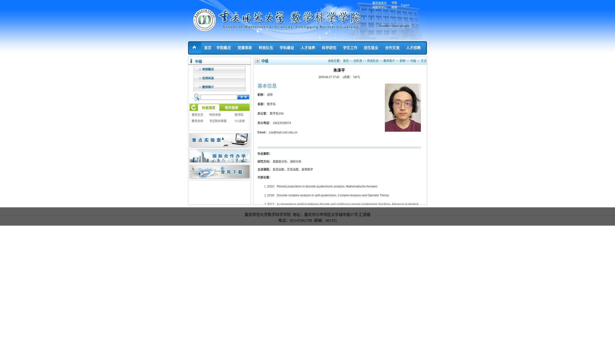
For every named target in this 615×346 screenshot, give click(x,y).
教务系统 (197, 121)
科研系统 (215, 115)
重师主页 (197, 115)
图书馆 (239, 115)
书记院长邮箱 (218, 121)
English (405, 5)
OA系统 (240, 121)
